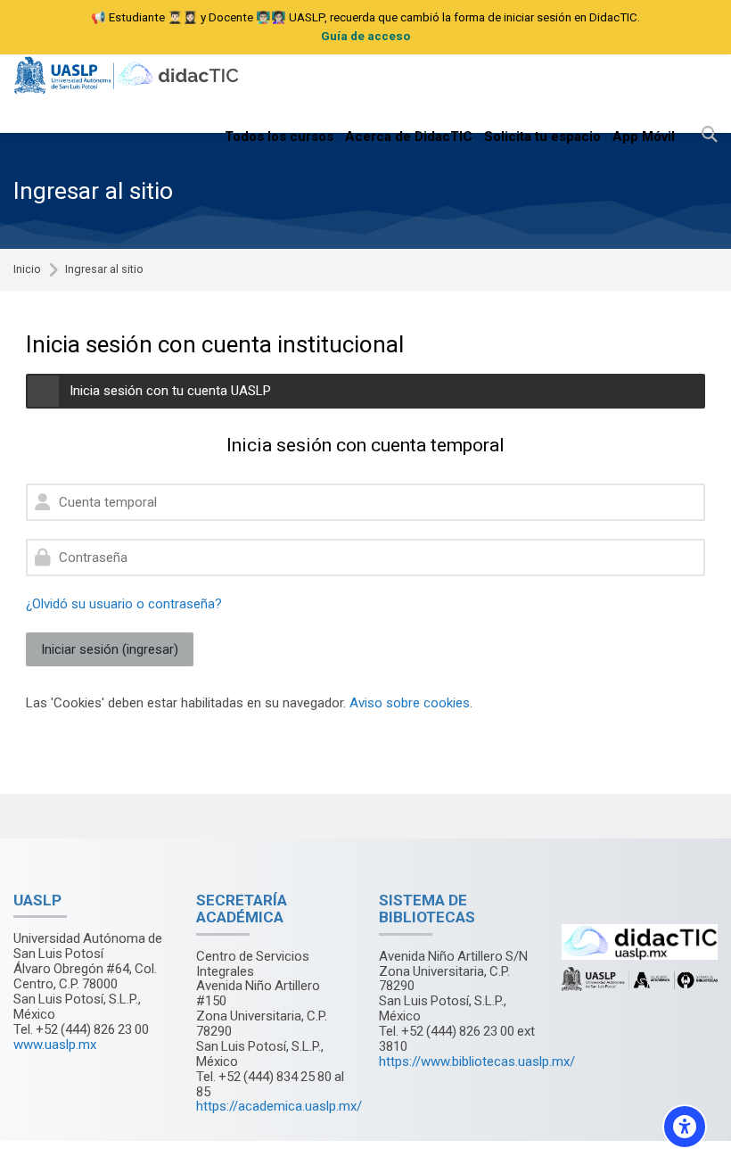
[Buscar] (710, 136)
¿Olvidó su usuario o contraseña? (124, 604)
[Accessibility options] (684, 1126)
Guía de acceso (365, 36)
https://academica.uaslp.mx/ (279, 1106)
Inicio (27, 270)
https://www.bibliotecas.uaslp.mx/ (477, 1061)
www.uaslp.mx (54, 1045)
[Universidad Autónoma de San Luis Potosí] (128, 75)
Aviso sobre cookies (409, 703)
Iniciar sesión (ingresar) (109, 649)
